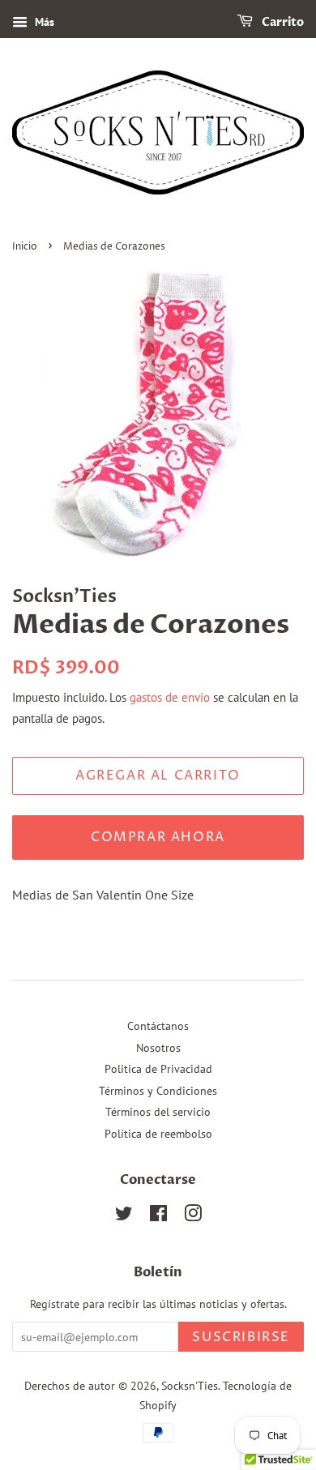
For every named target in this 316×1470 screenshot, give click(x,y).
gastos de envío (170, 697)
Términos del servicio (158, 1112)
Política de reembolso (158, 1133)
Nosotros (158, 1048)
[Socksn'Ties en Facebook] (158, 1216)
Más (43, 22)
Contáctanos (158, 1026)
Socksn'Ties (189, 1385)
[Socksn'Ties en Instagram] (193, 1216)
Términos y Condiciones (158, 1090)
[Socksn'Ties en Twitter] (124, 1216)
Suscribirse (241, 1337)
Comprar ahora (158, 837)
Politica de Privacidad (158, 1069)
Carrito (281, 22)
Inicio (24, 247)
